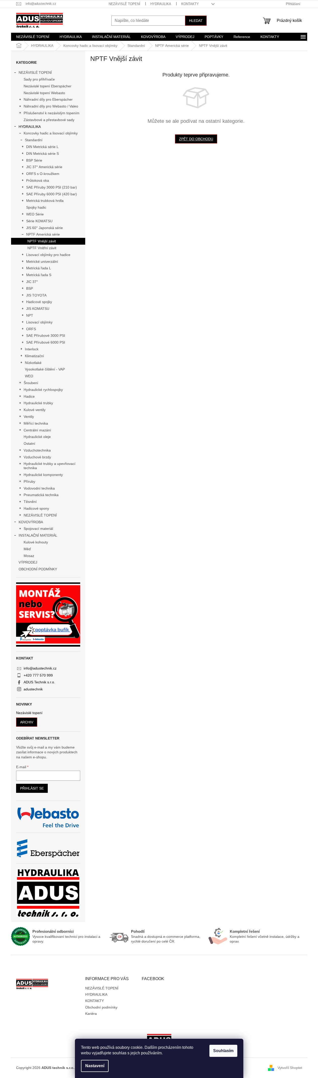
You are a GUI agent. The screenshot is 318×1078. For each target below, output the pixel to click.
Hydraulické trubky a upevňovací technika (49, 466)
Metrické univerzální (42, 261)
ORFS (31, 329)
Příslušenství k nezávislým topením (51, 113)
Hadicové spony (36, 508)
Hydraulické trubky (38, 403)
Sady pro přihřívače (39, 79)
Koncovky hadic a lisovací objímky (51, 133)
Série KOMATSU (39, 221)
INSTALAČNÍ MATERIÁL (38, 535)
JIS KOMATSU (37, 309)
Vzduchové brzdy (37, 457)
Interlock (31, 349)
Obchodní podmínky (101, 1007)
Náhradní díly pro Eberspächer (48, 99)
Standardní (33, 140)
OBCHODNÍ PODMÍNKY (38, 569)
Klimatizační (34, 356)
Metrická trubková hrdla (45, 201)
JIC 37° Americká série (44, 167)
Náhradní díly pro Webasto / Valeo (51, 106)
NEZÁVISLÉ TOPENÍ (124, 4)
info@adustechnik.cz (40, 668)
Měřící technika (36, 423)
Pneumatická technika (41, 495)
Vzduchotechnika (37, 450)
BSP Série (34, 160)
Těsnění (30, 502)
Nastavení (94, 1066)
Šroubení (31, 383)
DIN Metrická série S (42, 154)
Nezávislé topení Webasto (44, 93)
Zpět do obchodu (196, 139)
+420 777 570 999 (38, 675)
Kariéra (91, 1014)
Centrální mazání (37, 430)
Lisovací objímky (39, 322)
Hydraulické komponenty (43, 475)
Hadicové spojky (39, 302)
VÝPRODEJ (28, 562)
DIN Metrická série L (42, 147)
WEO (29, 376)
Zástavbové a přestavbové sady (49, 120)
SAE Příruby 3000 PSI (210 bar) (51, 187)
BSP (29, 288)
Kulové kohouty (36, 542)
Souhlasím (223, 1051)
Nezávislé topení (29, 713)
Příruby (29, 481)
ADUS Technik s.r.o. (39, 682)
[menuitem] (32, 37)
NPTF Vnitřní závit (41, 248)
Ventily (29, 417)
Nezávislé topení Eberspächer (47, 86)
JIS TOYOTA (36, 295)
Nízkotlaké (33, 363)
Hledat (196, 21)
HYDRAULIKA (160, 4)
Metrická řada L (38, 268)
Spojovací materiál (38, 529)
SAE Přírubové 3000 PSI (45, 335)
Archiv (26, 722)
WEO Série (35, 214)
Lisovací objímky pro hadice (48, 255)
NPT (29, 315)
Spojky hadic (36, 207)
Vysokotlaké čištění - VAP (45, 369)
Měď (27, 549)
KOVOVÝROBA (31, 522)
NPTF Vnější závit (41, 241)
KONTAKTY (190, 4)
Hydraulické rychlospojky (43, 390)
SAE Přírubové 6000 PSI (45, 342)
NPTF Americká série (43, 234)
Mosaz (29, 556)
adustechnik (33, 689)
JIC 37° (32, 282)
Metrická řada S (38, 275)
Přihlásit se (32, 788)
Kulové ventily (35, 410)
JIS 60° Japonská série (44, 228)
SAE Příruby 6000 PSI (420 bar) (51, 194)
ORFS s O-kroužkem (42, 174)
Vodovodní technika (39, 488)
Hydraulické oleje (37, 437)
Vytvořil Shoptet (290, 1068)
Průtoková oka (37, 180)
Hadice (29, 396)
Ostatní (29, 443)
